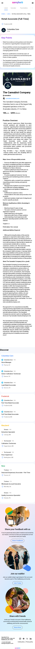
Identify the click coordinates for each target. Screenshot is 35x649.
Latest (6, 8)
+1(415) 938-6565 (5, 642)
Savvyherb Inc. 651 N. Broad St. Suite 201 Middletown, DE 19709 (8, 638)
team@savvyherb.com (7, 643)
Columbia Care (13, 29)
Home (3, 14)
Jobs (8, 14)
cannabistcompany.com (12, 98)
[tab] (6, 8)
